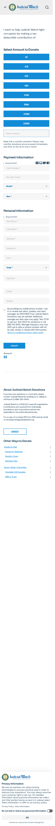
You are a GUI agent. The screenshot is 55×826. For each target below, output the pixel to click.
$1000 (26, 114)
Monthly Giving (11, 456)
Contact (15, 431)
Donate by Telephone (14, 452)
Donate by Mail (10, 447)
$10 (26, 66)
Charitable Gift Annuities (15, 472)
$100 (26, 95)
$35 (26, 76)
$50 (26, 85)
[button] (5, 7)
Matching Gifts (11, 461)
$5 (26, 57)
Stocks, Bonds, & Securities (15, 468)
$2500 (26, 123)
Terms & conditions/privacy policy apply (25, 333)
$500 (26, 104)
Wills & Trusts (11, 477)
